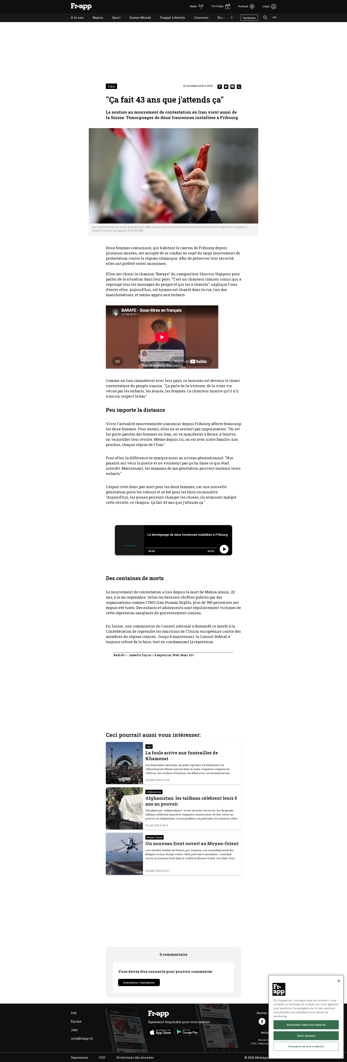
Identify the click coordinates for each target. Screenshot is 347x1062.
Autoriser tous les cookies (306, 1024)
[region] (306, 1017)
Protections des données (135, 1057)
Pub (74, 1013)
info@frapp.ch (82, 1038)
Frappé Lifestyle (169, 22)
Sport (113, 22)
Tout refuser (306, 1035)
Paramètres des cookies (306, 1046)
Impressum (79, 1057)
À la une (74, 22)
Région (95, 22)
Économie (221, 22)
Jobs (74, 1030)
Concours (198, 22)
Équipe (76, 1021)
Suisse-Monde (137, 22)
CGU (102, 1057)
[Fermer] (338, 980)
